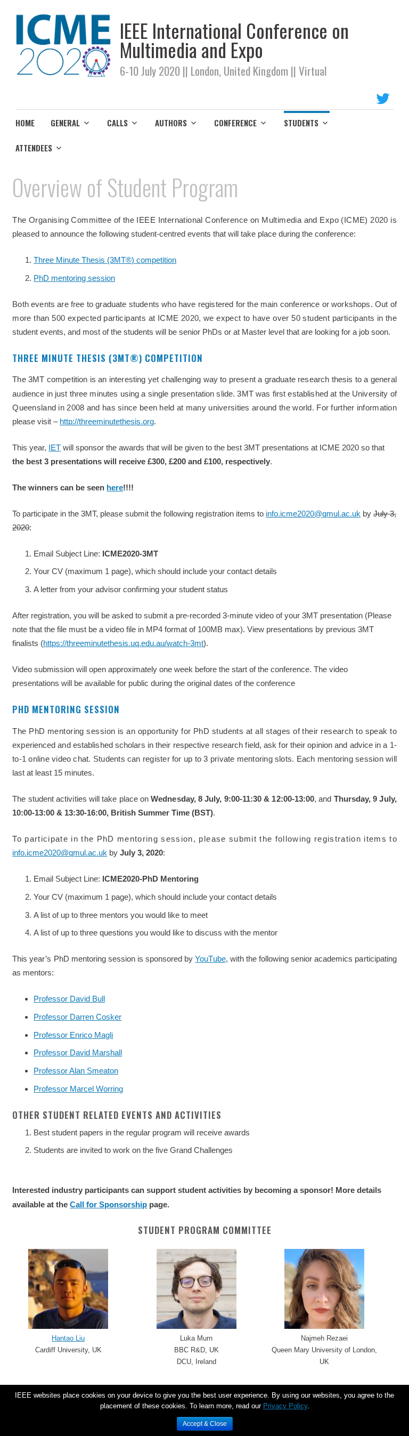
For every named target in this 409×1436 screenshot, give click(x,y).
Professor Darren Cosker (77, 1016)
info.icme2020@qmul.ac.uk (313, 513)
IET (54, 447)
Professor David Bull (69, 998)
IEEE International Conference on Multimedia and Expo (234, 39)
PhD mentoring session (74, 278)
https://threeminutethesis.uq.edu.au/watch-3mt (123, 643)
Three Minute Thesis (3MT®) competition (105, 259)
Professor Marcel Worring (78, 1088)
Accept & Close (205, 1423)
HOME (25, 122)
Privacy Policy (285, 1406)
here (115, 487)
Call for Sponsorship (108, 1204)
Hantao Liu (68, 1338)
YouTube (210, 958)
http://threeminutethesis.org (107, 421)
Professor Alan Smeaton (76, 1070)
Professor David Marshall (78, 1052)
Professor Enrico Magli (73, 1034)
